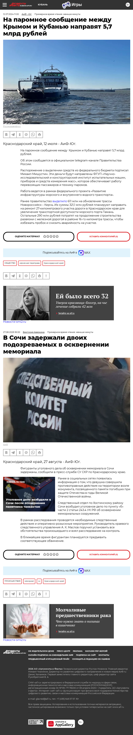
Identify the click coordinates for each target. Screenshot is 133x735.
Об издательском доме (41, 651)
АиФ (5, 444)
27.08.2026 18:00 (11, 332)
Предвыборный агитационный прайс (48, 659)
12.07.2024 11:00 (11, 14)
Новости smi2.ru (14, 321)
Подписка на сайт (86, 655)
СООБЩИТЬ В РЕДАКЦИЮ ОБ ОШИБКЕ (91, 659)
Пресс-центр (63, 651)
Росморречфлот (12, 126)
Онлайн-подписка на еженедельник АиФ (50, 655)
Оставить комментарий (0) (103, 236)
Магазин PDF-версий (96, 651)
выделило (60, 201)
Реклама (77, 651)
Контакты (104, 655)
